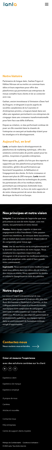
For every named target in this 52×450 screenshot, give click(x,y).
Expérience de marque (12, 384)
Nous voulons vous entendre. (16, 346)
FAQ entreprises (9, 425)
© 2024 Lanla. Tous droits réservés (14, 446)
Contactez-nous (9, 419)
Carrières (6, 404)
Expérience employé (11, 390)
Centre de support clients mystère (17, 431)
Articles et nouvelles (11, 410)
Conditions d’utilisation (30, 443)
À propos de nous (10, 398)
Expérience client (9, 378)
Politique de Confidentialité (12, 443)
